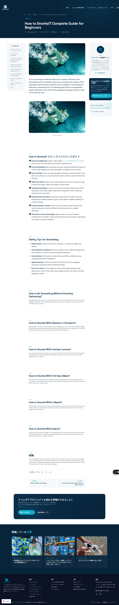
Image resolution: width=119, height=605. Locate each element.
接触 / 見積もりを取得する (80, 589)
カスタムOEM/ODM (78, 7)
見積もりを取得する (25, 512)
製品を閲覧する (42, 512)
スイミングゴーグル (34, 591)
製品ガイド (36, 14)
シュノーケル (32, 584)
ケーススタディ (91, 7)
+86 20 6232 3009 (98, 111)
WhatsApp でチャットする (100, 95)
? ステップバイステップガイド (17, 50)
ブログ (112, 7)
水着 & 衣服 (32, 596)
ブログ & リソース (78, 584)
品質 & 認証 (54, 586)
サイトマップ (112, 602)
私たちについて (103, 7)
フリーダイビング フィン (35, 589)
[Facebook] (97, 594)
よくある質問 (77, 586)
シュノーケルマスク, (69, 161)
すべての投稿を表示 (100, 73)
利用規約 (105, 602)
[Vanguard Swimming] (7, 580)
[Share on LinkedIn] (42, 472)
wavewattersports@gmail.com (101, 108)
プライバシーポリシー (96, 602)
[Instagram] (100, 594)
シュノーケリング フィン (35, 586)
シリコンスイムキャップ (35, 594)
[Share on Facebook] (46, 472)
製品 (67, 7)
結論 (12, 87)
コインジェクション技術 (57, 584)
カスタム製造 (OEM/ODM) (57, 582)
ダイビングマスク (33, 582)
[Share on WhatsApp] (50, 472)
